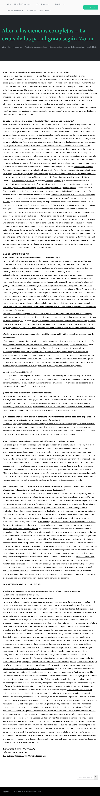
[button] (32, 4)
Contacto (91, 7)
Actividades (60, 4)
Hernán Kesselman (22, 4)
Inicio (9, 4)
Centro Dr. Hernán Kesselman (29, 791)
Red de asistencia (15, 10)
